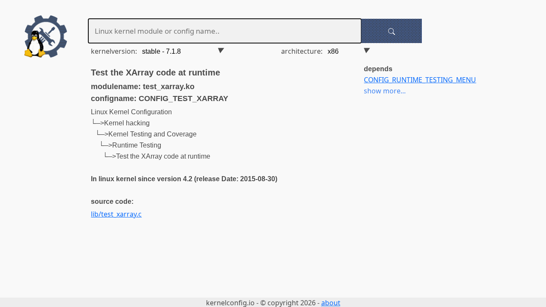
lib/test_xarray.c (116, 214)
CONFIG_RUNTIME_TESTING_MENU (420, 79)
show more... (385, 91)
